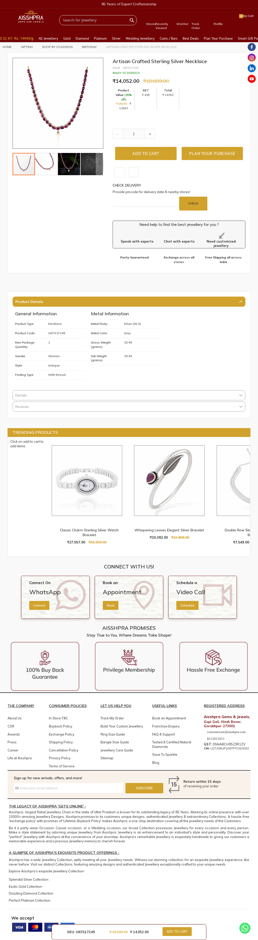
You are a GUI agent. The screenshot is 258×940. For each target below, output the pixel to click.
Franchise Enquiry (166, 726)
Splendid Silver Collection (28, 879)
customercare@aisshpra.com (226, 732)
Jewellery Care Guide (117, 750)
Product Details (29, 301)
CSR (11, 726)
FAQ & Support (163, 734)
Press (12, 742)
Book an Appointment (169, 718)
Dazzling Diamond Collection (31, 893)
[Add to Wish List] (130, 446)
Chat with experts (179, 241)
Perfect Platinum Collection (29, 900)
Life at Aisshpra (20, 758)
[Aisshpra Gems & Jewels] (31, 16)
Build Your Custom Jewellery (122, 726)
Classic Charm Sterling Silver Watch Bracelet (89, 532)
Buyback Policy (60, 726)
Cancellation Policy (63, 750)
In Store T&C (58, 718)
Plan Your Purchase (212, 153)
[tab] (129, 302)
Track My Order (112, 718)
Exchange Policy (61, 734)
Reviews (22, 406)
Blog (155, 763)
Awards (14, 734)
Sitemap (107, 758)
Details (21, 395)
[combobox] (98, 20)
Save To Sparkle (164, 754)
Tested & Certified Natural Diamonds (171, 744)
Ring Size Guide (113, 734)
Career (13, 750)
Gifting (27, 47)
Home (7, 47)
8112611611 (215, 739)
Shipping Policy (61, 742)
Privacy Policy (60, 758)
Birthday (89, 47)
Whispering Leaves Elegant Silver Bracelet (169, 530)
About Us (15, 718)
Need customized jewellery (221, 243)
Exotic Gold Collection (25, 886)
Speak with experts (137, 241)
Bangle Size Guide (115, 742)
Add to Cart (177, 931)
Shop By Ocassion (57, 47)
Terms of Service (62, 766)
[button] (46, 164)
